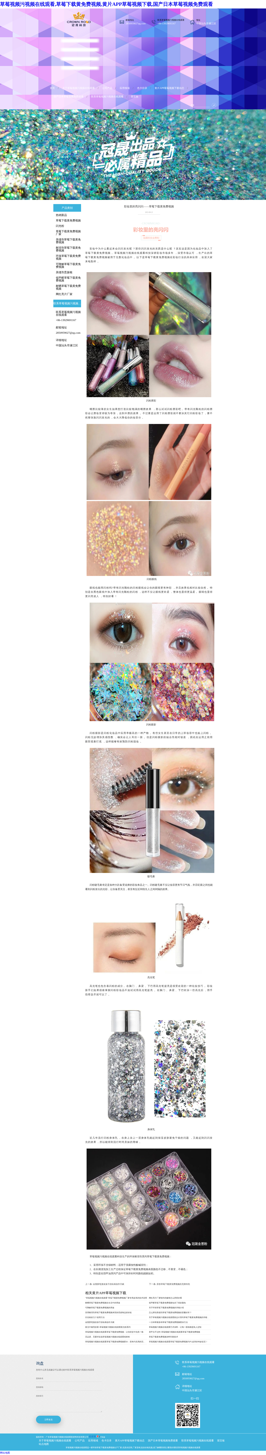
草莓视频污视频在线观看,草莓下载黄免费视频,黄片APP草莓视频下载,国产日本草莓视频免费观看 (106, 4)
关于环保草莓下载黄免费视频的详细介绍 (166, 1308)
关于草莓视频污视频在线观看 (78, 88)
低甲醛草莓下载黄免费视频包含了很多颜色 (167, 1303)
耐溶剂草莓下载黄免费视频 (68, 249)
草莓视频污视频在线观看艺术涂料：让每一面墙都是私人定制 (175, 1327)
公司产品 (107, 88)
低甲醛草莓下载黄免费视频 (68, 279)
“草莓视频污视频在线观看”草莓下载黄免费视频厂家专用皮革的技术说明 (116, 1298)
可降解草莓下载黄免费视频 (68, 265)
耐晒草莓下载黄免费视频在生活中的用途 (102, 1303)
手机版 (102, 1437)
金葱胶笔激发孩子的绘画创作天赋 (108, 1284)
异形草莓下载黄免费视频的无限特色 (173, 1284)
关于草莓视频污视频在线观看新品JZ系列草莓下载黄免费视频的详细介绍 (180, 1317)
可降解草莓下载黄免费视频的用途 (99, 1308)
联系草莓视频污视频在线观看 (107, 96)
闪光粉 (60, 225)
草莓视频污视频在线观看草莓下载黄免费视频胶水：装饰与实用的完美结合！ (116, 1342)
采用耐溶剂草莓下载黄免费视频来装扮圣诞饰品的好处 (108, 1313)
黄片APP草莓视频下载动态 (169, 88)
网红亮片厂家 (64, 294)
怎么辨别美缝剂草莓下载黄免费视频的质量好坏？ (170, 1313)
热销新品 (61, 215)
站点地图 (44, 1444)
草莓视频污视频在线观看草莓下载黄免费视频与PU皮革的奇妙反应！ (178, 1342)
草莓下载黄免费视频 (68, 220)
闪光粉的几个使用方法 (95, 1317)
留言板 (134, 96)
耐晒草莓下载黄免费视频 (68, 287)
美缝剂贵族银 (64, 272)
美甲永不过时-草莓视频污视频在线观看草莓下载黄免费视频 (174, 1332)
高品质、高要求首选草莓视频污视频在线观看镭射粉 (107, 1337)
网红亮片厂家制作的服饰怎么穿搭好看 (165, 1298)
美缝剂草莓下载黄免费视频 (68, 241)
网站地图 (5, 1452)
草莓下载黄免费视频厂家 (68, 233)
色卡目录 (142, 88)
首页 (52, 88)
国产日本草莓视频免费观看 (69, 96)
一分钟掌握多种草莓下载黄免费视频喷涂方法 (168, 1322)
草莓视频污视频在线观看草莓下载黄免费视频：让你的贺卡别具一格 (114, 1332)
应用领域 (125, 88)
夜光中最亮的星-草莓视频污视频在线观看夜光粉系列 (108, 1327)
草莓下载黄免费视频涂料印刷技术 (163, 1337)
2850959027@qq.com (68, 332)
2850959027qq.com (136, 23)
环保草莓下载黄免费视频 (68, 257)
